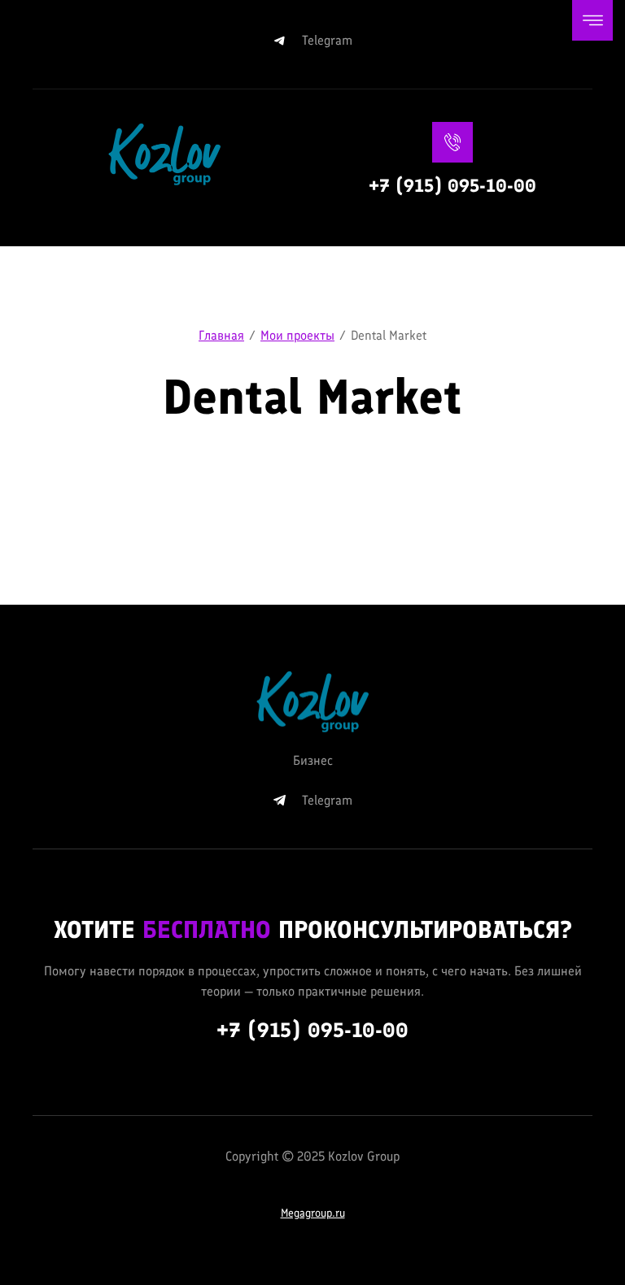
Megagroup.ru (313, 1213)
